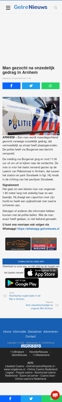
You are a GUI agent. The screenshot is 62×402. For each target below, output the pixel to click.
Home (7, 331)
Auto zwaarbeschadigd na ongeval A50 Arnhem (39, 305)
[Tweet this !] (31, 85)
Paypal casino (24, 372)
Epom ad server (29, 375)
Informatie (19, 331)
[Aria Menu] (8, 7)
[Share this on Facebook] (11, 85)
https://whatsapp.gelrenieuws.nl (38, 229)
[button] (55, 395)
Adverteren (50, 331)
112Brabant (17, 352)
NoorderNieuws (38, 352)
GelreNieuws (19, 355)
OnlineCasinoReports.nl (40, 366)
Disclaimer (35, 331)
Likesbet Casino (14, 366)
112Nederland (41, 355)
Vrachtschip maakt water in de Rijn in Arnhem (25, 296)
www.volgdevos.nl (14, 369)
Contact (30, 336)
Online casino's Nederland (30, 379)
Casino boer (47, 375)
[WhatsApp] (50, 85)
